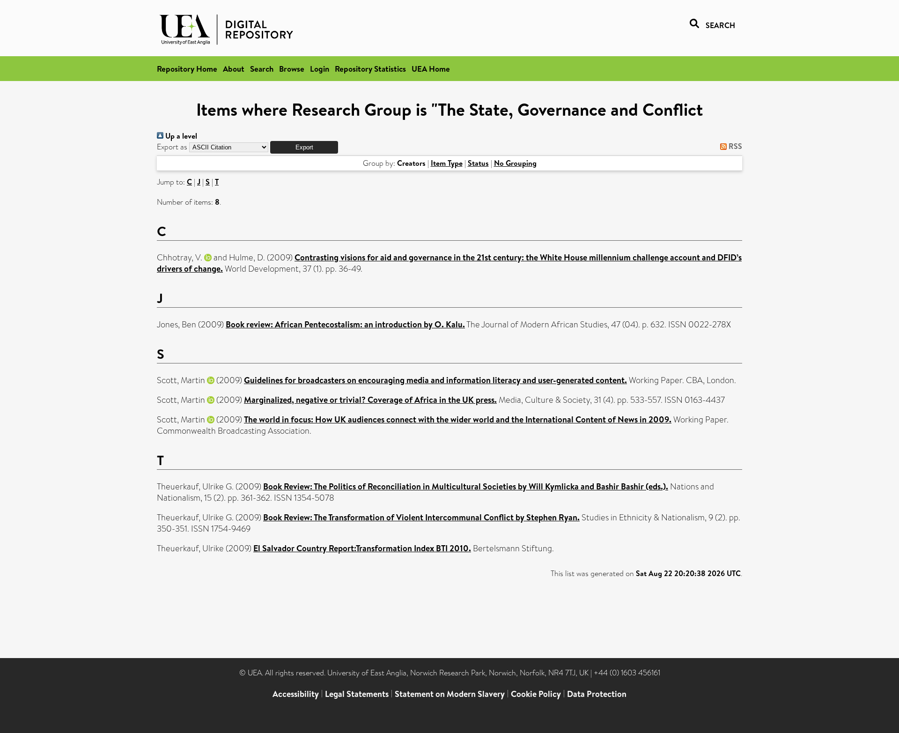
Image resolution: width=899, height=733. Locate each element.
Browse (291, 68)
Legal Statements (357, 694)
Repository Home (187, 68)
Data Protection (596, 694)
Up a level (180, 136)
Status (478, 163)
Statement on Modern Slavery (450, 694)
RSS (734, 146)
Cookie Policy (536, 694)
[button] (304, 147)
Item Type (447, 163)
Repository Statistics (370, 68)
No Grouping (515, 163)
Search (261, 68)
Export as (172, 146)
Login (319, 68)
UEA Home (431, 68)
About (233, 68)
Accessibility (296, 694)
